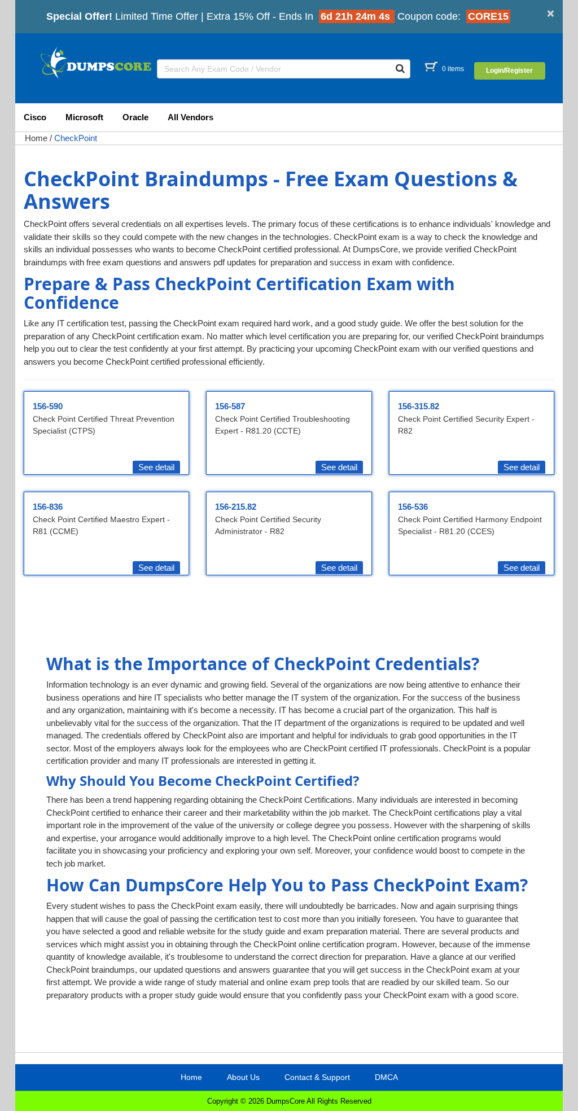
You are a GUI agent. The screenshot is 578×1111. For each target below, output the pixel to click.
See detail (156, 467)
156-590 (48, 406)
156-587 (230, 406)
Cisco (35, 117)
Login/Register (509, 71)
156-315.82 (418, 406)
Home (36, 138)
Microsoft (84, 117)
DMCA (386, 1077)
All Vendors (190, 117)
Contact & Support (317, 1077)
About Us (243, 1077)
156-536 (413, 506)
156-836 (48, 506)
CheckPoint (75, 138)
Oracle (135, 117)
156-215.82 (235, 506)
